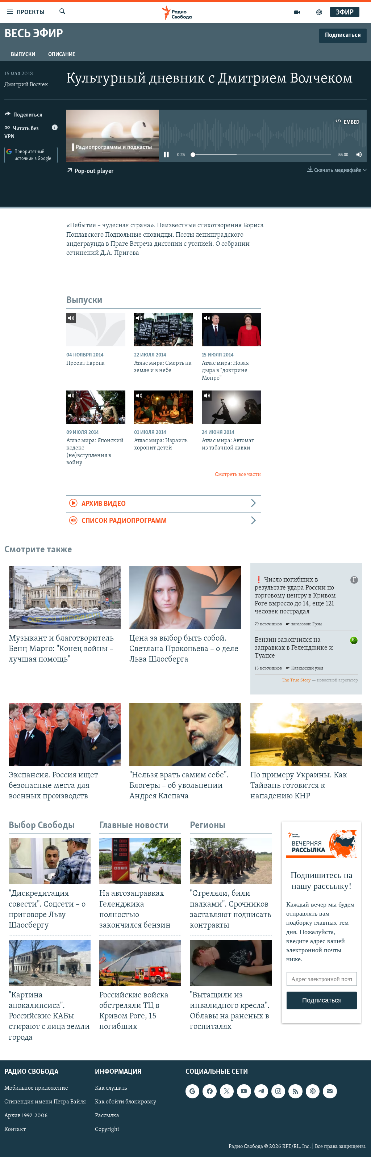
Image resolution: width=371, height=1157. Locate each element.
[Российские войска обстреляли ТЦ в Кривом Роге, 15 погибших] (140, 963)
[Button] (23, 116)
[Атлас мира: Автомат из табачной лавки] (231, 407)
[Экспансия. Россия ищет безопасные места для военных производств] (65, 734)
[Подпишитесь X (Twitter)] (227, 1091)
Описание (61, 55)
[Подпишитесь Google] (192, 1091)
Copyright (107, 1129)
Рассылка (107, 1116)
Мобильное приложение (36, 1088)
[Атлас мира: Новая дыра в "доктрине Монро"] (231, 329)
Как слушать (111, 1088)
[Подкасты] (313, 1091)
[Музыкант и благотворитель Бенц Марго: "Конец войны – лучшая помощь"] (65, 597)
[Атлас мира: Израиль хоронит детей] (163, 407)
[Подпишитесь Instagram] (278, 1091)
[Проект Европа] (95, 329)
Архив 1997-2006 (25, 1116)
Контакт (15, 1129)
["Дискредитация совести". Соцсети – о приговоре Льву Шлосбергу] (50, 861)
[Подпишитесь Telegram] (261, 1091)
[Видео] (297, 12)
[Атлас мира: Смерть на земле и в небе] (163, 329)
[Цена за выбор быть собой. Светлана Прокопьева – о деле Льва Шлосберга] (185, 597)
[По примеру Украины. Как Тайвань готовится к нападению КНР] (306, 734)
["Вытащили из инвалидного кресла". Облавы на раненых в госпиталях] (231, 963)
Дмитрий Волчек (26, 85)
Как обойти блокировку (125, 1102)
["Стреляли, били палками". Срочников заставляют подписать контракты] (231, 861)
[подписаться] (330, 1091)
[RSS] (295, 1091)
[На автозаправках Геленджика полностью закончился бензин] (140, 861)
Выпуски (23, 55)
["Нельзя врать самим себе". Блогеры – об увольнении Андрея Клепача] (185, 734)
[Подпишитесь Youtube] (244, 1091)
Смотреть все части (238, 474)
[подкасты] (319, 12)
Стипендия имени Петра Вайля (45, 1102)
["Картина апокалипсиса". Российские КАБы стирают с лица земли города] (50, 963)
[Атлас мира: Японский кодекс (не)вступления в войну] (95, 407)
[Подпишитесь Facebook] (209, 1091)
